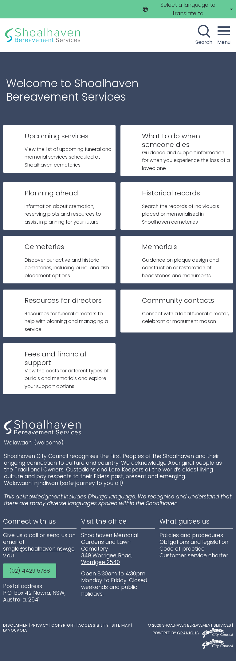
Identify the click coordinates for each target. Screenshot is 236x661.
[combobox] (187, 9)
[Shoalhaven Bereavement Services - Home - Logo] (43, 35)
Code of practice (182, 548)
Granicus (188, 633)
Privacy (40, 625)
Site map (121, 625)
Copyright (63, 625)
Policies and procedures (191, 535)
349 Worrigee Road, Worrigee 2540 (106, 559)
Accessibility (93, 625)
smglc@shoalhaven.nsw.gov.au (39, 552)
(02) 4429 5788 (29, 571)
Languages (15, 630)
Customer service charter (193, 555)
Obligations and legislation (193, 542)
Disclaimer (15, 625)
